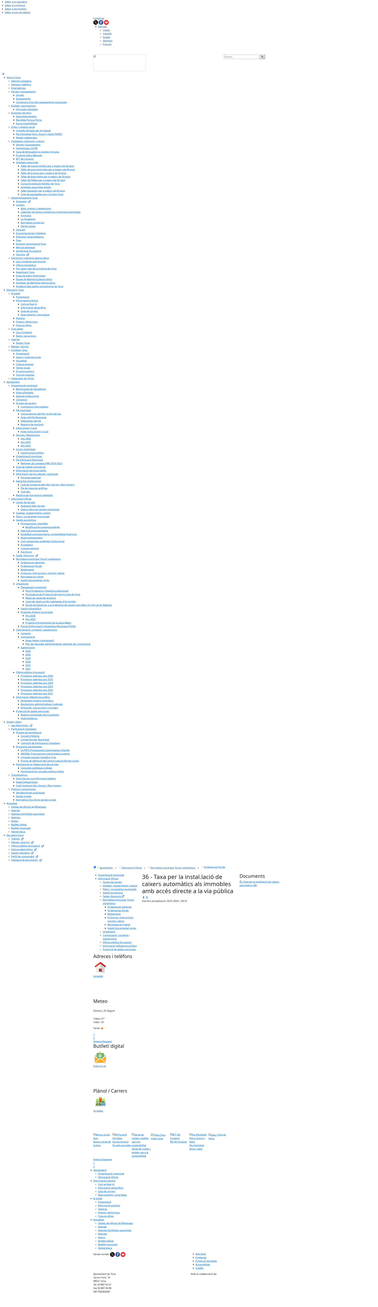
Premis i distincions (109, 1212)
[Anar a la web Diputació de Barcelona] (238, 1291)
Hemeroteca (105, 1248)
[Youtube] (106, 22)
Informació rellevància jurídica (120, 945)
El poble (97, 1198)
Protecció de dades (206, 1261)
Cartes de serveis (112, 882)
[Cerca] (262, 57)
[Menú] (3, 74)
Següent (107, 1041)
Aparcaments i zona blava (112, 1194)
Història (102, 1209)
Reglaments (114, 914)
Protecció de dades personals (119, 949)
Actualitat (98, 1219)
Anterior (98, 1041)
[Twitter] (96, 22)
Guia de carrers (106, 1191)
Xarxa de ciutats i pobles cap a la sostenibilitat (141, 1152)
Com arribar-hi (106, 1184)
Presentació (104, 1202)
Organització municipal (111, 875)
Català (106, 30)
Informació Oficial (132, 867)
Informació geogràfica (110, 1187)
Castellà (107, 33)
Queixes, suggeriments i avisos (120, 885)
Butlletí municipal (107, 1244)
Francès (107, 44)
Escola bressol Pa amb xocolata (122, 1143)
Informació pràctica (104, 1180)
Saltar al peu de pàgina (17, 12)
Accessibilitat (202, 1264)
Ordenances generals (119, 907)
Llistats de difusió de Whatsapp (115, 1223)
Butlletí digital (105, 1241)
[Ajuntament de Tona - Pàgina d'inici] (119, 62)
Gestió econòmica (113, 892)
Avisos (101, 1237)
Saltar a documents (15, 8)
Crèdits (199, 1268)
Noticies (102, 1233)
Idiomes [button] (102, 26)
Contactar (98, 18)
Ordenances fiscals (214, 867)
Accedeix (98, 976)
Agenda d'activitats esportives (114, 1230)
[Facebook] (101, 22)
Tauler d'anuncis (112, 896)
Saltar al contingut (15, 5)
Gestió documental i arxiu (121, 928)
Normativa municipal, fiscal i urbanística (173, 867)
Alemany (107, 40)
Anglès (106, 37)
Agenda (102, 1226)
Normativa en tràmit (118, 924)
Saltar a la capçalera (16, 1)
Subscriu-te (99, 1066)
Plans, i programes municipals (119, 889)
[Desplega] (115, 868)
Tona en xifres (106, 1216)
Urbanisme (109, 931)
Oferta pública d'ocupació (117, 942)
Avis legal (200, 1254)
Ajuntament (106, 867)
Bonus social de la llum (102, 1143)
